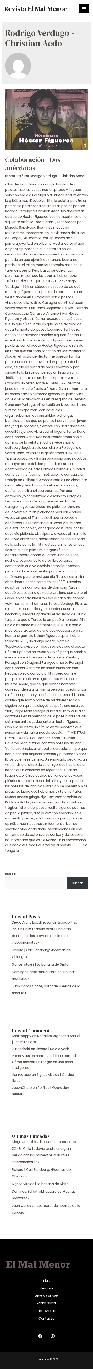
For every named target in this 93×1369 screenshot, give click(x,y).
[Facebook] (40, 1336)
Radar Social (46, 1303)
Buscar (10, 873)
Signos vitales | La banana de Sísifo (40, 964)
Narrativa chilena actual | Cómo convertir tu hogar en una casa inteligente (44, 1062)
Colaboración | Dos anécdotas (32, 163)
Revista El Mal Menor (35, 8)
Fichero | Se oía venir (52, 1049)
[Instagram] (53, 1336)
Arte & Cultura (46, 1296)
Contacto (46, 1318)
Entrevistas (47, 1311)
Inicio (47, 1280)
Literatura (13, 176)
